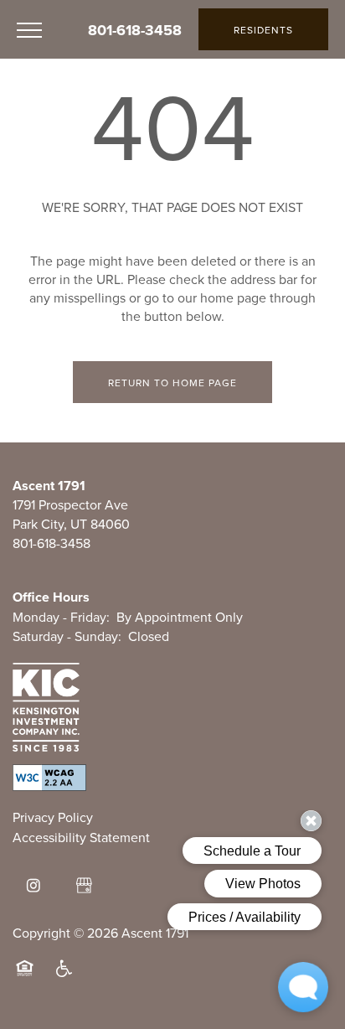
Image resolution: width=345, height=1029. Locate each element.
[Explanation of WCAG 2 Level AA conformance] (49, 777)
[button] (263, 29)
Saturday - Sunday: (67, 636)
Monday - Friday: (61, 617)
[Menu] (29, 29)
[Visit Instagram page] (33, 886)
